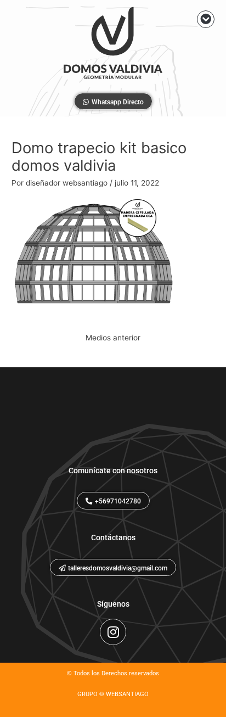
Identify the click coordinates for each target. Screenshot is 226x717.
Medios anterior (113, 337)
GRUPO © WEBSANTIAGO (113, 694)
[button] (205, 19)
